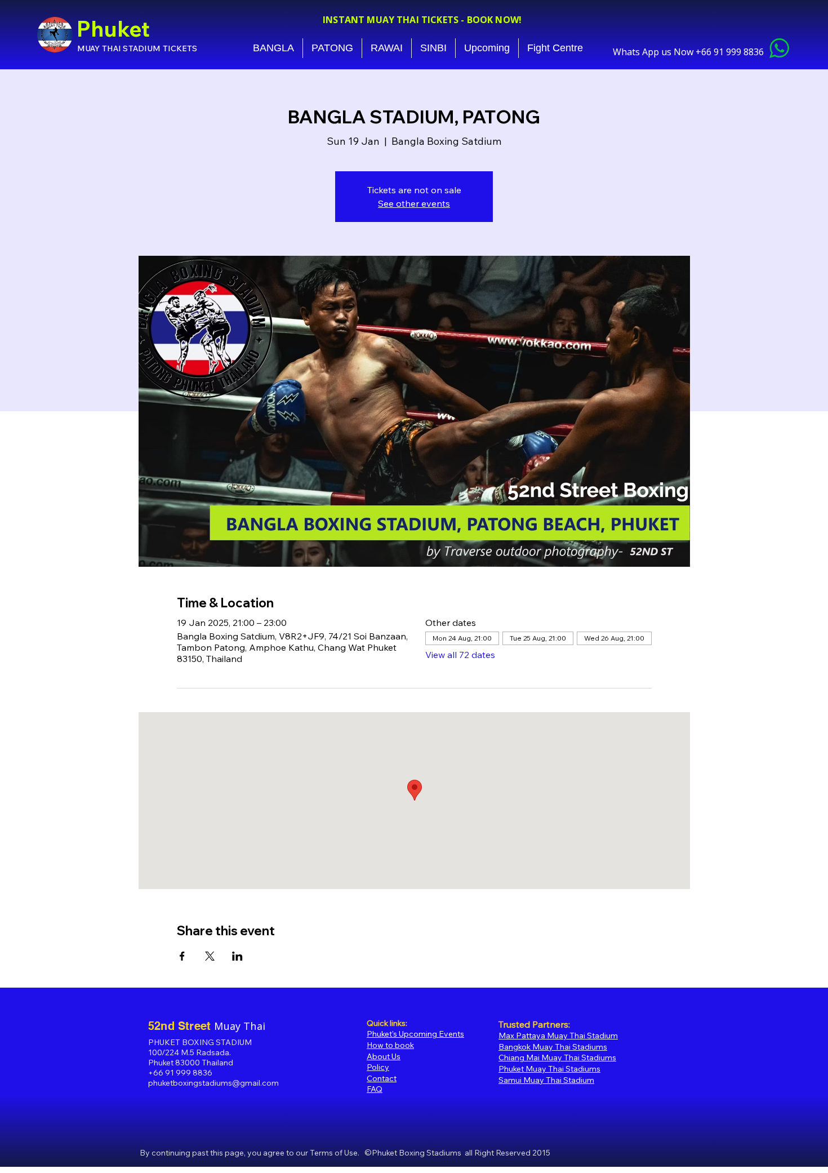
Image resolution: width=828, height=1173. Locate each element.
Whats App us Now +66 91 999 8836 (689, 52)
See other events (414, 203)
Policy (378, 1067)
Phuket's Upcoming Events (415, 1034)
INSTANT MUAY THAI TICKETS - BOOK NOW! (422, 20)
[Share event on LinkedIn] (237, 956)
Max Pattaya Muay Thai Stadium (558, 1035)
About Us (383, 1056)
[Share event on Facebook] (182, 956)
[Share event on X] (209, 956)
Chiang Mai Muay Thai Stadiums (557, 1057)
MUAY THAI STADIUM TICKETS (137, 48)
